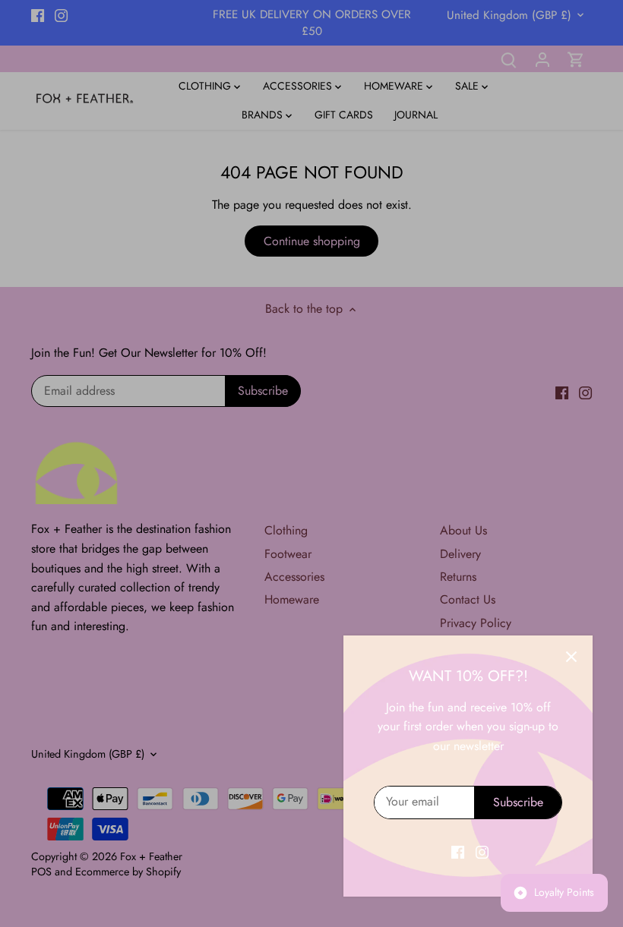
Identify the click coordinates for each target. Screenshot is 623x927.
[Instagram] (482, 851)
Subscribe (518, 802)
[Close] (571, 656)
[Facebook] (457, 851)
